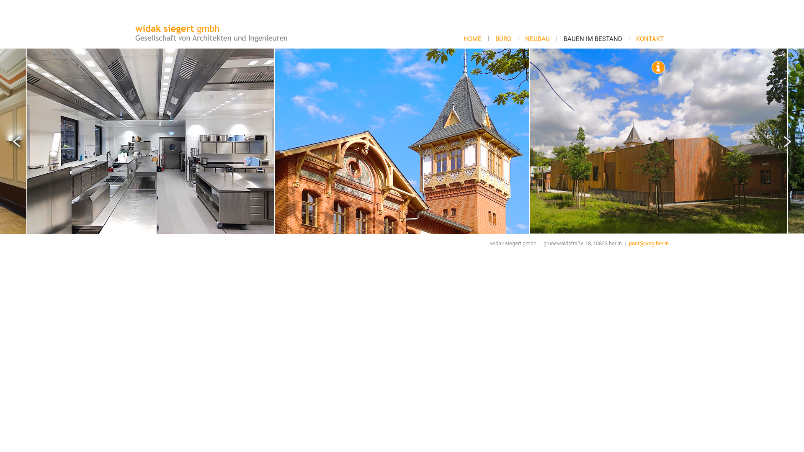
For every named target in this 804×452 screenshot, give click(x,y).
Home (473, 39)
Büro (503, 39)
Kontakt (650, 39)
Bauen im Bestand (593, 39)
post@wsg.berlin (649, 243)
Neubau (537, 39)
